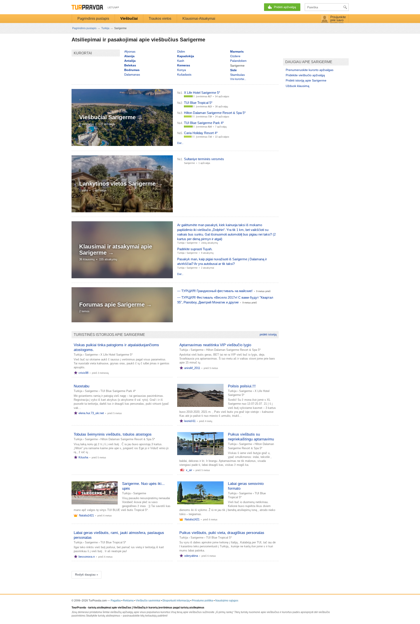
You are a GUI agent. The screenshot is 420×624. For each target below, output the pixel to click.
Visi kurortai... (238, 79)
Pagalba (116, 600)
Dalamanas (132, 74)
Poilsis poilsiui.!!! (242, 386)
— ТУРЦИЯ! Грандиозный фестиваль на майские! (214, 291)
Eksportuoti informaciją (176, 600)
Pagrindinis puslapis (93, 18)
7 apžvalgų (221, 126)
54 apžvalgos (222, 96)
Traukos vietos (160, 18)
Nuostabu (81, 386)
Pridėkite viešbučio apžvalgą (305, 75)
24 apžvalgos (222, 116)
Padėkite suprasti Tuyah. (194, 249)
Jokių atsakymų (209, 242)
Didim (181, 51)
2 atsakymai (207, 267)
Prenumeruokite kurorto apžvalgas (309, 70)
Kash (180, 60)
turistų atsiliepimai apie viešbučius (109, 607)
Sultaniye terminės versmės (204, 159)
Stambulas (237, 74)
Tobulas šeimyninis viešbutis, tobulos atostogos (113, 434)
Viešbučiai (129, 18)
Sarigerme (192, 242)
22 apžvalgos (222, 136)
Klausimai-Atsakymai (198, 18)
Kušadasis (184, 74)
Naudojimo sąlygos (226, 600)
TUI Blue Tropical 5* (198, 103)
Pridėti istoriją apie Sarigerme (306, 80)
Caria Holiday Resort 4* (201, 133)
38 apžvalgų (221, 106)
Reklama (128, 600)
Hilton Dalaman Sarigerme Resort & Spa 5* (215, 113)
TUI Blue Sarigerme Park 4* (204, 123)
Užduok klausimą (297, 86)
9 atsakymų (207, 253)
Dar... (180, 143)
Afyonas (129, 51)
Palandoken (238, 60)
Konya (181, 70)
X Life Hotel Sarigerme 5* (202, 92)
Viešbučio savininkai (148, 600)
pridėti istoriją (268, 334)
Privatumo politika (202, 600)
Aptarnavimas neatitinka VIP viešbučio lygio (215, 345)
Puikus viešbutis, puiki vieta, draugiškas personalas (221, 533)
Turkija (180, 242)
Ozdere (235, 56)
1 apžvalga (204, 163)
